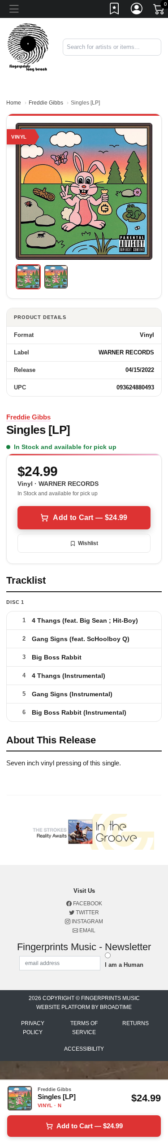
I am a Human (124, 964)
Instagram (86, 921)
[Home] (28, 47)
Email (86, 930)
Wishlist (88, 543)
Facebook (87, 903)
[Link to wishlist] (114, 10)
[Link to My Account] (137, 10)
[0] (159, 10)
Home (13, 103)
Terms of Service (84, 1027)
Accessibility (84, 1049)
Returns (135, 1023)
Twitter (86, 912)
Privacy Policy (32, 1027)
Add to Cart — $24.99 (90, 517)
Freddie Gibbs (46, 103)
